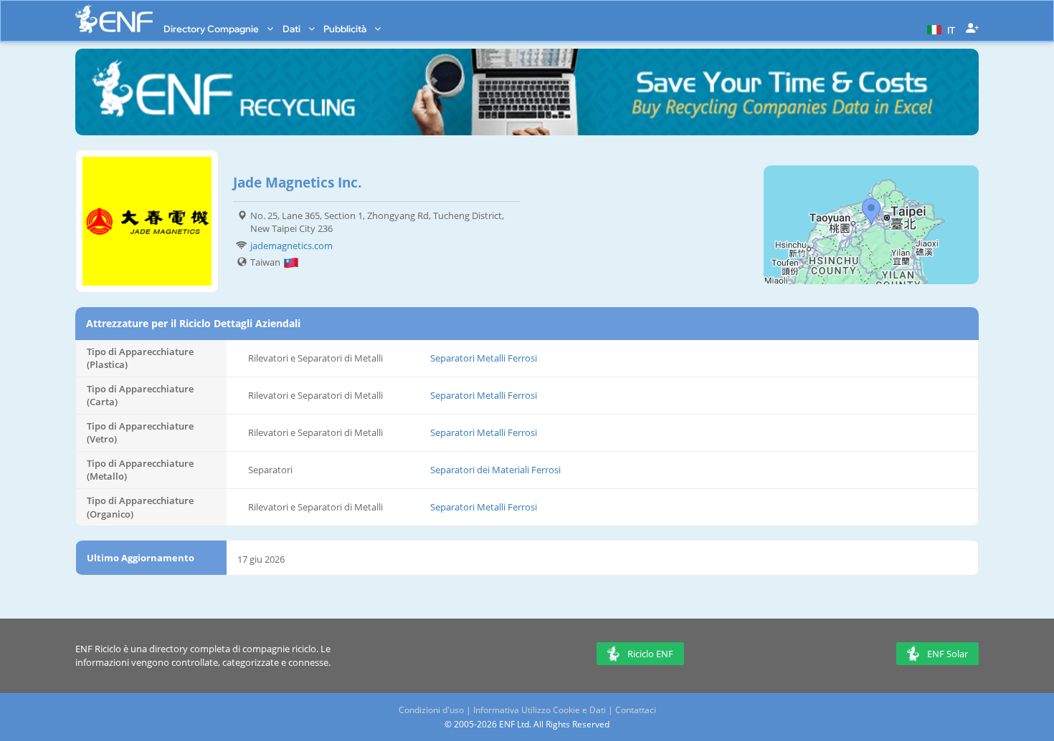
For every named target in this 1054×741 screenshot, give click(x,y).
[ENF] (114, 19)
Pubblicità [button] (346, 28)
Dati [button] (293, 28)
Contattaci (635, 710)
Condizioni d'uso (431, 710)
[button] (939, 28)
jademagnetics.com (291, 245)
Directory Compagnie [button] (212, 28)
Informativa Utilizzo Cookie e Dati (539, 710)
